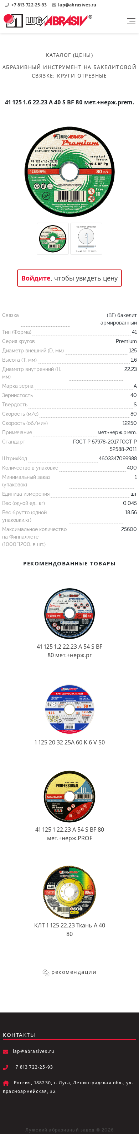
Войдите (36, 278)
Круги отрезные (82, 75)
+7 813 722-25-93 (29, 5)
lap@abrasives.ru (77, 5)
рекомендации (74, 971)
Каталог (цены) (69, 54)
